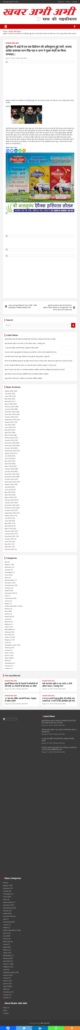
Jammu (7, 601)
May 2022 (8, 523)
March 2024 (9, 466)
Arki (6, 562)
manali (7, 619)
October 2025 (9, 417)
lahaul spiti (8, 616)
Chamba (7, 570)
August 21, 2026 (47, 704)
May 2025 (8, 430)
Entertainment (9, 585)
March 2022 (9, 529)
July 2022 (8, 518)
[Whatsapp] (20, 150)
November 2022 (10, 508)
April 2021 (8, 547)
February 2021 (9, 549)
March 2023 (9, 497)
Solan (7, 653)
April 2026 (8, 401)
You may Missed (12, 675)
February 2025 (9, 438)
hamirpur (8, 588)
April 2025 (8, 433)
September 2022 (10, 513)
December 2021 (10, 536)
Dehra (7, 578)
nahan (7, 627)
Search (73, 325)
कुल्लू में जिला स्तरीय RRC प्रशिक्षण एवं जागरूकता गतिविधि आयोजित (23, 378)
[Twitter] (12, 150)
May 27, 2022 (10, 58)
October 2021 (9, 539)
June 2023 (8, 490)
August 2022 (9, 516)
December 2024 (10, 443)
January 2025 (9, 440)
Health (7, 591)
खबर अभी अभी (45, 1023)
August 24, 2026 (10, 689)
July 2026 (8, 394)
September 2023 (10, 482)
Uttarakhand (9, 663)
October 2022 (9, 510)
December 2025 (10, 412)
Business (8, 567)
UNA (6, 661)
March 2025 (9, 435)
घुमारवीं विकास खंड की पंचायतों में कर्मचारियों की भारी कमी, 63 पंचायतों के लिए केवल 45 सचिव (30, 339)
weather (7, 668)
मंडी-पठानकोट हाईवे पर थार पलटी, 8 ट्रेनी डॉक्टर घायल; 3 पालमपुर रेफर (25, 343)
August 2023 (9, 484)
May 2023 (8, 492)
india (6, 596)
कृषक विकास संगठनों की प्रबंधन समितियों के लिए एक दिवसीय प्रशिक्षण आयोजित (26, 374)
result (7, 642)
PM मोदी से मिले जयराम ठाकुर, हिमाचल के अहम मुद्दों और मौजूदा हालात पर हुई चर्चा (27, 357)
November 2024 (10, 445)
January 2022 (9, 534)
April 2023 (8, 495)
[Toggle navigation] (5, 26)
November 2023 (10, 477)
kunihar (7, 614)
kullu (6, 611)
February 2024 (9, 469)
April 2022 (8, 526)
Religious (8, 640)
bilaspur (7, 565)
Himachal (8, 593)
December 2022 (10, 505)
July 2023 (8, 487)
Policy (68, 1)
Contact (74, 1)
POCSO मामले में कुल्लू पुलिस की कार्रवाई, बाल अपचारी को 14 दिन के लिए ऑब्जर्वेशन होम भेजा (30, 352)
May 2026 (8, 399)
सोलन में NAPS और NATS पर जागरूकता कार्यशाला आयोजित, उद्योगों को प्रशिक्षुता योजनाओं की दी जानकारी (34, 370)
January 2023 (9, 503)
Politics (7, 637)
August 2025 (9, 422)
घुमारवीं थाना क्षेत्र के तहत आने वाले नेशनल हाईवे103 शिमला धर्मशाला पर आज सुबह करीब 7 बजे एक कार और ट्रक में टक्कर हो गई (57, 307)
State (6, 658)
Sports (7, 655)
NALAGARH (9, 629)
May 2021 (8, 544)
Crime (7, 575)
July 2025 (8, 425)
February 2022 (9, 531)
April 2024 (8, 464)
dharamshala (9, 580)
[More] (24, 150)
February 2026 (9, 407)
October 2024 (9, 448)
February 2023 (9, 500)
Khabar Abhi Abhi (12, 43)
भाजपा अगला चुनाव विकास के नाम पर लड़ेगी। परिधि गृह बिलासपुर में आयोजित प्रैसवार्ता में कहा (22, 306)
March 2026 (9, 404)
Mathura (7, 624)
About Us (61, 1)
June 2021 (8, 542)
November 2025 (10, 414)
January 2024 (9, 471)
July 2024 (8, 456)
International (9, 598)
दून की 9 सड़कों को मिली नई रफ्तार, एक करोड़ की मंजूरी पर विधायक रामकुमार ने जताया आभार (30, 365)
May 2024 (8, 461)
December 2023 (10, 474)
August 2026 (9, 391)
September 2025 (10, 420)
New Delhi (8, 635)
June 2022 (8, 521)
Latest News (49, 716)
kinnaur (7, 609)
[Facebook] (8, 150)
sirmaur (7, 650)
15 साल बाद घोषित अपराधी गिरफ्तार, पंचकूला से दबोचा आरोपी (21, 348)
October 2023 (9, 479)
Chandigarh (8, 572)
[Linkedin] (16, 150)
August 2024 (9, 453)
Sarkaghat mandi (10, 645)
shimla (7, 648)
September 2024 (10, 451)
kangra (7, 603)
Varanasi (8, 666)
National (7, 632)
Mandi (7, 622)
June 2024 (8, 458)
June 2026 (8, 396)
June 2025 (8, 427)
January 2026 (9, 409)
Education (8, 583)
